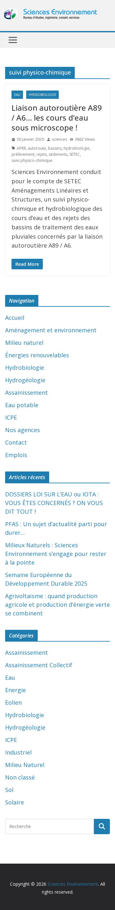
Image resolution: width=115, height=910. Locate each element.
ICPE (11, 417)
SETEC (74, 154)
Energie (15, 690)
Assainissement (26, 392)
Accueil (14, 317)
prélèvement (23, 154)
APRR (21, 148)
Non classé (20, 777)
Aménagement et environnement (50, 330)
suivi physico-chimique (32, 160)
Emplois (16, 455)
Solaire (14, 802)
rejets (41, 154)
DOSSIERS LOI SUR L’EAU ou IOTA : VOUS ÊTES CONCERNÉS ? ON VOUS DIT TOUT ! (54, 502)
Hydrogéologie (25, 380)
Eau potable (21, 405)
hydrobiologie (76, 148)
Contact (16, 442)
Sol (9, 790)
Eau (17, 94)
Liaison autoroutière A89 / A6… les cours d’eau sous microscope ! (57, 117)
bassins (55, 148)
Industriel (18, 752)
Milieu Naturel (24, 765)
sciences (59, 139)
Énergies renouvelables (37, 355)
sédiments (58, 154)
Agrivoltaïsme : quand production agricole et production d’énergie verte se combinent (57, 604)
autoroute (37, 148)
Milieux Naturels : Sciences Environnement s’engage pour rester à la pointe (55, 553)
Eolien (13, 702)
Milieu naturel (24, 342)
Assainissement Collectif (38, 665)
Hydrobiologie (42, 94)
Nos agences (22, 430)
